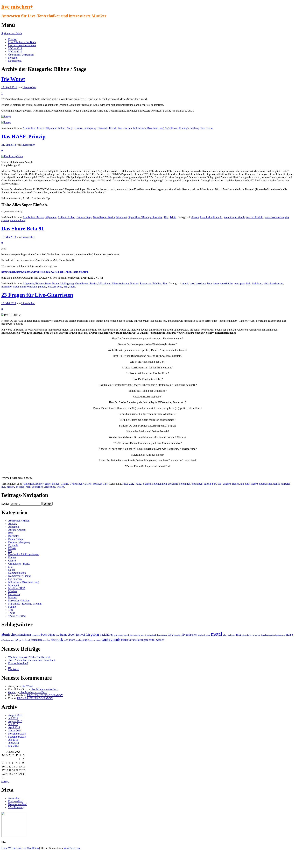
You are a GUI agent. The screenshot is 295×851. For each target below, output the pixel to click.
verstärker (37, 486)
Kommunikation (17, 572)
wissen (60, 486)
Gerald (12, 692)
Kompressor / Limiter (19, 575)
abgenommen (159, 483)
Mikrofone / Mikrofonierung (148, 128)
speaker (79, 640)
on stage (20, 486)
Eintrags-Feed (15, 801)
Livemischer (29, 87)
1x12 (125, 483)
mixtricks (245, 635)
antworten (197, 483)
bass (192, 283)
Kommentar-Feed (17, 804)
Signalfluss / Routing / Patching (182, 128)
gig (242, 483)
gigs (247, 483)
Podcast (12, 39)
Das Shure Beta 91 (22, 228)
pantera (42, 286)
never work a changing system (262, 635)
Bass (10, 532)
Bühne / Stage (65, 128)
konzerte (285, 483)
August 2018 (15, 715)
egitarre (227, 483)
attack (185, 283)
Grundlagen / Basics (104, 217)
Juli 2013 (13, 739)
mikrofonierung (28, 286)
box (214, 483)
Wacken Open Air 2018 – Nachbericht (29, 657)
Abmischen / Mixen (33, 128)
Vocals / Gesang (17, 615)
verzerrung (49, 486)
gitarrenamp (265, 483)
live (3, 486)
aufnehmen (36, 635)
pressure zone (54, 286)
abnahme (173, 483)
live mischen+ (17, 7)
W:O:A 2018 (15, 48)
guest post (239, 283)
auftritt (207, 483)
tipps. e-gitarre (95, 640)
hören (109, 634)
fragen (235, 483)
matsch (10, 486)
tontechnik (111, 639)
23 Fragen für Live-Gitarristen (37, 295)
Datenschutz (15, 60)
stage (85, 639)
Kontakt (12, 57)
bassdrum (201, 283)
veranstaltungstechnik (142, 639)
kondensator (276, 283)
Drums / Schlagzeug (85, 128)
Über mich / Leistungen (21, 54)
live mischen (125, 128)
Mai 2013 (13, 745)
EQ (10, 551)
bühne (51, 634)
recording (46, 640)
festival (80, 634)
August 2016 (15, 721)
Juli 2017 (13, 718)
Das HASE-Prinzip (23, 136)
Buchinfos (13, 535)
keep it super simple (234, 217)
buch (44, 634)
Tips (202, 128)
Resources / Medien (150, 283)
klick (266, 283)
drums (63, 634)
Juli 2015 (13, 724)
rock (28, 486)
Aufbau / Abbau (66, 217)
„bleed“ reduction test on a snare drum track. (32, 660)
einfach (195, 217)
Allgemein (51, 128)
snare (72, 639)
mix (238, 634)
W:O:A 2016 (15, 51)
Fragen (55, 483)
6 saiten (147, 483)
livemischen (189, 634)
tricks (124, 639)
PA (16, 639)
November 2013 (17, 733)
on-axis (11, 640)
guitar (276, 483)
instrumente (118, 635)
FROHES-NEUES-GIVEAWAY (45, 695)
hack (103, 634)
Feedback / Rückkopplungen (23, 554)
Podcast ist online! (18, 663)
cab (219, 483)
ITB (10, 566)
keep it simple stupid (211, 217)
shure (72, 286)
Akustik (12, 523)
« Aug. (5, 781)
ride (53, 639)
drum (216, 283)
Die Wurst (13, 79)
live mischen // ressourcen (22, 45)
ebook (71, 634)
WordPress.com (72, 848)
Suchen (5, 503)
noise (289, 634)
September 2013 (17, 736)
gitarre (254, 483)
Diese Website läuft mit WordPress (20, 848)
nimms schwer (17, 220)
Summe (12, 606)
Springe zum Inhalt (11, 33)
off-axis (4, 640)
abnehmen (184, 483)
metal (16, 286)
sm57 (66, 640)
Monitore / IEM (16, 588)
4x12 (138, 483)
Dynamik (103, 128)
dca (57, 635)
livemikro (6, 286)
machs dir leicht (254, 217)
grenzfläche (226, 283)
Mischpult (121, 217)
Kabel (11, 569)
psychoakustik (24, 640)
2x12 (132, 483)
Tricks (209, 128)
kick (248, 283)
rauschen (36, 639)
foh (88, 634)
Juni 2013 (13, 742)
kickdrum (257, 283)
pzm (66, 286)
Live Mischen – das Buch (22, 42)
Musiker (97, 483)
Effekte (113, 128)
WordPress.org (16, 807)
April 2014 (14, 727)
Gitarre (64, 483)
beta (209, 283)
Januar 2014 (14, 730)
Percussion (14, 594)
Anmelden (13, 798)
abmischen (9, 634)
